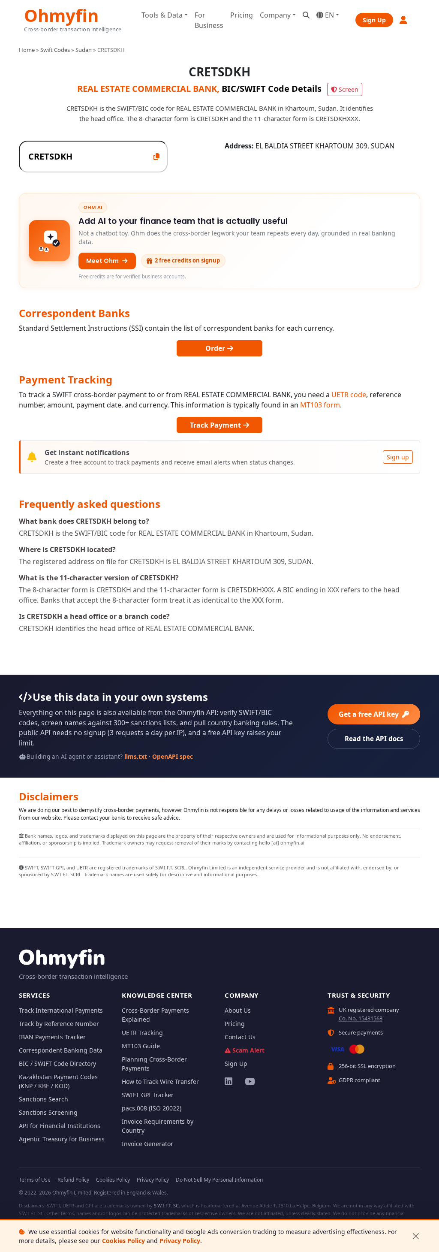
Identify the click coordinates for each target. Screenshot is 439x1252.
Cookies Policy (123, 1241)
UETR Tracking (142, 1033)
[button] (404, 20)
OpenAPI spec (172, 756)
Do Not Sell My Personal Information (219, 1179)
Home (27, 50)
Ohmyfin (61, 14)
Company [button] (275, 15)
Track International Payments (61, 1010)
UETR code (348, 394)
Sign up (398, 457)
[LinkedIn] (229, 1081)
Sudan (83, 50)
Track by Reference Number (59, 1024)
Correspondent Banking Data (60, 1050)
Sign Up (374, 20)
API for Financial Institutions (59, 1126)
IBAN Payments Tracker (52, 1037)
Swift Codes (55, 50)
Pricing (241, 15)
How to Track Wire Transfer (160, 1081)
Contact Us (240, 1037)
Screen (348, 89)
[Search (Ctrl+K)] (306, 15)
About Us (238, 1010)
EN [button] (328, 15)
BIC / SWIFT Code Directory (57, 1063)
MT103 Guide (141, 1046)
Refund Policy (73, 1179)
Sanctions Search (43, 1099)
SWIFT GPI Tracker (148, 1095)
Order (216, 348)
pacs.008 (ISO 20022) (151, 1108)
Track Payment (216, 425)
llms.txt (135, 756)
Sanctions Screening (48, 1112)
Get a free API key (369, 714)
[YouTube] (249, 1081)
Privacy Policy (179, 1241)
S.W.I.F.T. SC (166, 1205)
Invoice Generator (147, 1144)
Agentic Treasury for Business (62, 1139)
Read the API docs (374, 738)
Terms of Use (35, 1179)
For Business (209, 20)
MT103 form (320, 405)
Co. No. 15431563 (360, 1018)
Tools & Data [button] (162, 15)
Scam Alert (248, 1050)
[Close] (415, 1236)
